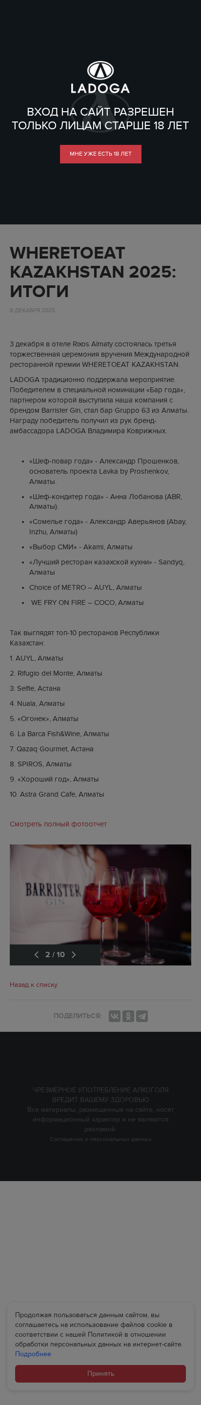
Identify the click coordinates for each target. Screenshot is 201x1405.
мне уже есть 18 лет (101, 153)
